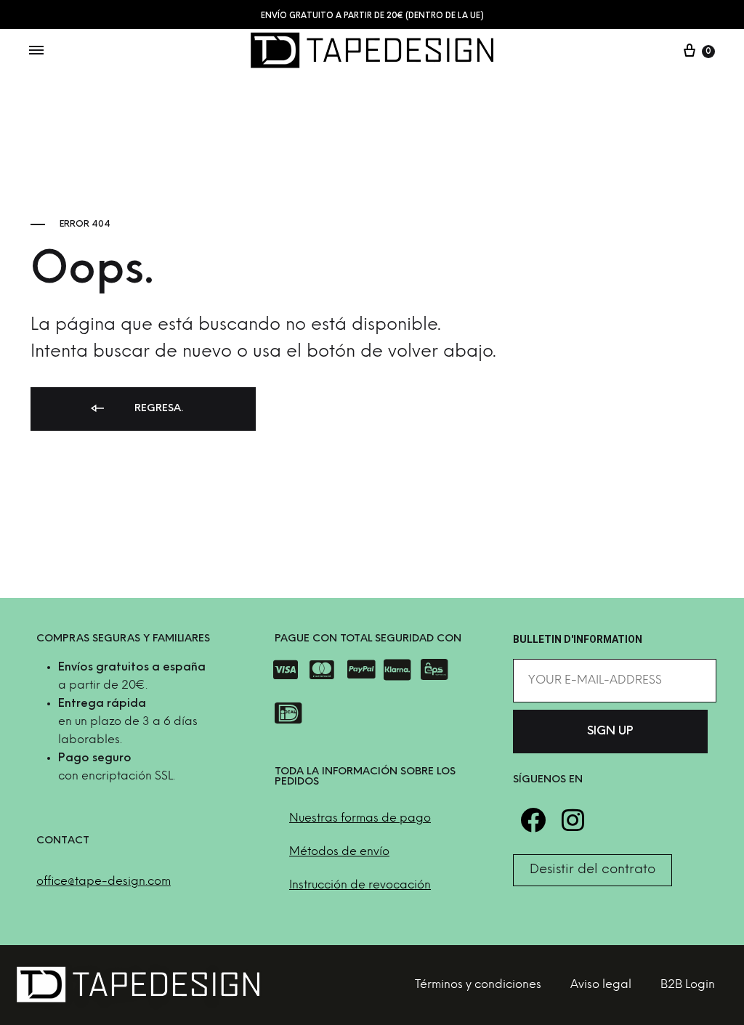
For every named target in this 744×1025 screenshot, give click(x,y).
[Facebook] (533, 820)
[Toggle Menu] (36, 52)
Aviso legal (600, 985)
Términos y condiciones (478, 985)
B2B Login (687, 985)
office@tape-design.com (103, 881)
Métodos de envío (339, 852)
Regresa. (157, 408)
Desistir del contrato (592, 870)
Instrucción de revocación (360, 885)
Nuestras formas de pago (360, 818)
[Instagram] (573, 820)
